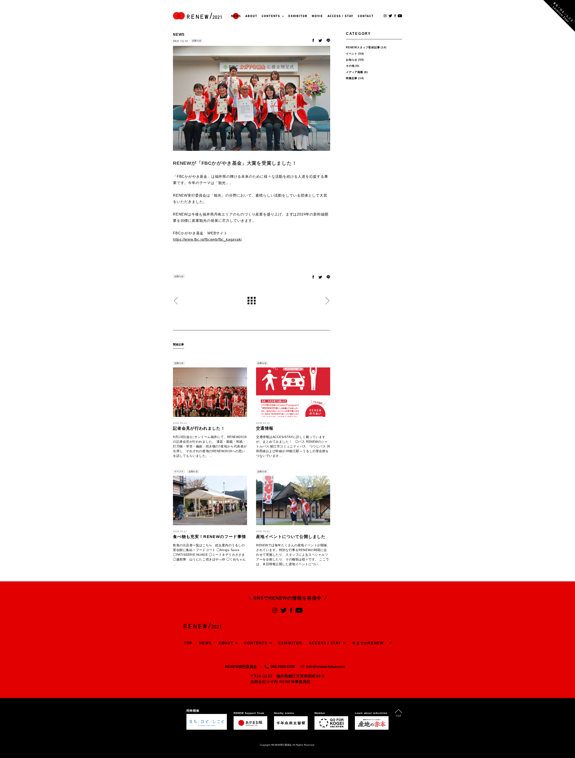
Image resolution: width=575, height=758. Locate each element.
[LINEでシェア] (328, 41)
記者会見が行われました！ (199, 428)
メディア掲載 (354, 72)
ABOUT (251, 16)
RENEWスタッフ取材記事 (363, 47)
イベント (179, 471)
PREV (176, 301)
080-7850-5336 (282, 667)
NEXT (327, 301)
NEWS (236, 16)
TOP (188, 643)
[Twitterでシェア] (320, 41)
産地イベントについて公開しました (291, 536)
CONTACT (366, 16)
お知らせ (196, 40)
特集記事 (351, 78)
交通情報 (264, 428)
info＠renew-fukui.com (325, 667)
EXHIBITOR (297, 16)
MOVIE (317, 16)
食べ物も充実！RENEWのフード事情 (209, 536)
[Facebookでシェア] (313, 41)
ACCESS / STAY (340, 16)
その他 (350, 65)
